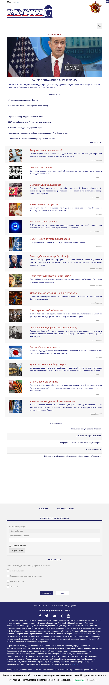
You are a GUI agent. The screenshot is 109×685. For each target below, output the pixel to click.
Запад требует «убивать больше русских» (53, 293)
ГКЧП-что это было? (41, 167)
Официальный (17, 571)
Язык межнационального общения (26, 576)
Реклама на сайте (60, 610)
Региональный (17, 581)
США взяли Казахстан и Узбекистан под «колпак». (29, 122)
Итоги (62, 593)
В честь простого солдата (45, 381)
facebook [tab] (43, 509)
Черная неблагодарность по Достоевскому (53, 327)
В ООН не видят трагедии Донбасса (50, 239)
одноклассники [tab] (65, 509)
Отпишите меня (19, 545)
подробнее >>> (96, 160)
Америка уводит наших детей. (46, 150)
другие (75, 664)
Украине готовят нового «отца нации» (51, 275)
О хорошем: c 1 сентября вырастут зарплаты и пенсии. (32, 139)
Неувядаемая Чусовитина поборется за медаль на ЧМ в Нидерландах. (38, 133)
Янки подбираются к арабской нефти (50, 256)
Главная (43, 610)
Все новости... (96, 142)
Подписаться (17, 550)
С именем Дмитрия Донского (46, 184)
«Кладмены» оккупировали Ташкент (23, 100)
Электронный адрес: (19, 536)
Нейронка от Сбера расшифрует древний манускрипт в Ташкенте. (72, 456)
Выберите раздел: (18, 526)
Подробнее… (93, 680)
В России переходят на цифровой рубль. (26, 128)
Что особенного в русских (44, 204)
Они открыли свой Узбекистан (46, 310)
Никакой (14, 587)
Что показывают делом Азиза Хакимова (52, 401)
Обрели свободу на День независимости (25, 117)
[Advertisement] (54, 483)
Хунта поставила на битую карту (48, 364)
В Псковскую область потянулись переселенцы (29, 105)
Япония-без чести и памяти (45, 347)
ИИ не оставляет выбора (43, 221)
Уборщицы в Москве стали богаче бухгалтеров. (80, 443)
